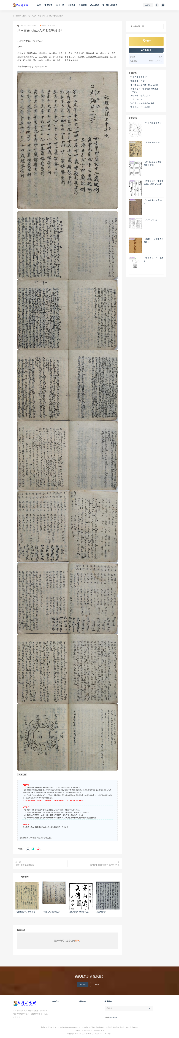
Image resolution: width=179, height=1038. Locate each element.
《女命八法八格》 (136, 100)
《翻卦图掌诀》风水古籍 (25, 912)
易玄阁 (34, 16)
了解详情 (96, 984)
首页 (39, 5)
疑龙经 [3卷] (101, 912)
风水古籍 (22, 775)
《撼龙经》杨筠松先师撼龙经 (141, 103)
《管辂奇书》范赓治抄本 (139, 96)
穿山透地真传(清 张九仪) (79, 912)
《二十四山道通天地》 (138, 77)
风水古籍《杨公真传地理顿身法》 (41, 838)
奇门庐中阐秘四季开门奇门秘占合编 (105, 865)
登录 (77, 941)
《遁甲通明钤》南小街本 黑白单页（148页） (144, 90)
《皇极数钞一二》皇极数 (139, 107)
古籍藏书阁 (25, 16)
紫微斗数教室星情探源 (24, 865)
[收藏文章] (28, 849)
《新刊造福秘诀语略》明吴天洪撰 (143, 85)
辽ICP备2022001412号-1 (102, 1034)
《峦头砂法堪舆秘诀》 (51, 912)
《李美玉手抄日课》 (137, 81)
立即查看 (83, 984)
